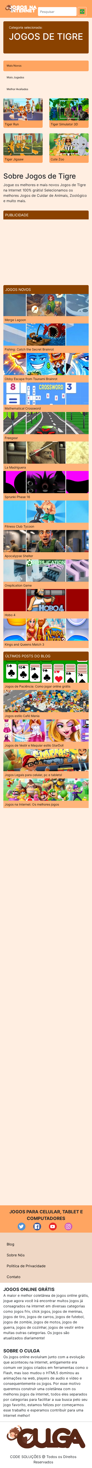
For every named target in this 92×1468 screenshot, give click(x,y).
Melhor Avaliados (17, 89)
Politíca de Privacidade (26, 1266)
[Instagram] (68, 1226)
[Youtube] (53, 1226)
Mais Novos (14, 65)
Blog (10, 1244)
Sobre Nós (16, 1255)
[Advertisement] (46, 250)
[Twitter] (21, 1226)
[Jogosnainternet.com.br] (21, 8)
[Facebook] (37, 1226)
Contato (14, 1277)
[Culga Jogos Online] (46, 1436)
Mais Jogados (15, 77)
